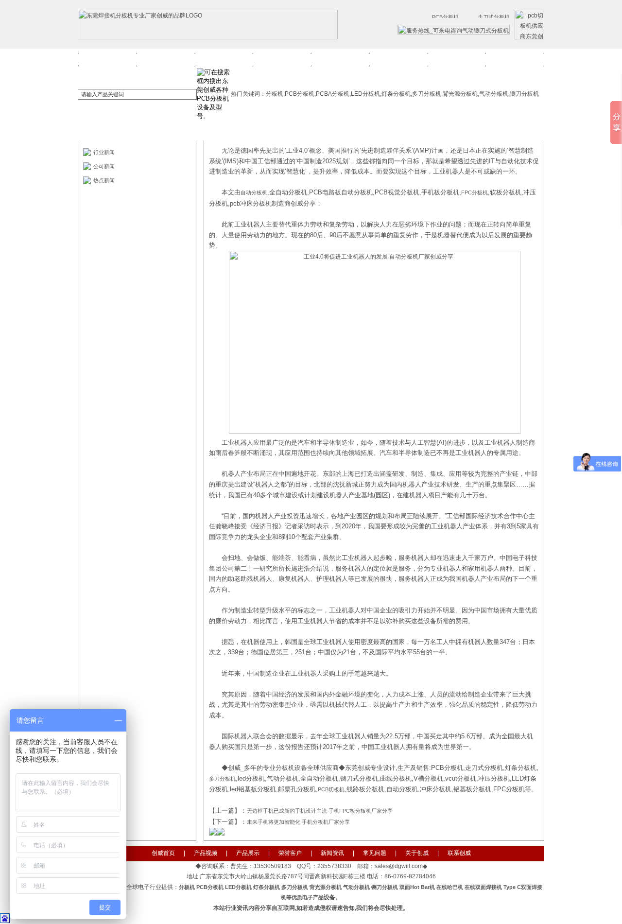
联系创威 (514, 58)
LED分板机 (238, 887)
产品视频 (165, 58)
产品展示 (223, 58)
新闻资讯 (340, 58)
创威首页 (107, 58)
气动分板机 (356, 887)
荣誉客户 (281, 58)
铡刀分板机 (384, 887)
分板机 (187, 887)
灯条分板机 (266, 887)
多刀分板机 (222, 779)
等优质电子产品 (305, 897)
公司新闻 (104, 166)
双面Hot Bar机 (417, 887)
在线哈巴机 (449, 887)
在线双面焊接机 (483, 887)
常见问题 (398, 58)
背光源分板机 (326, 887)
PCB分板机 (210, 887)
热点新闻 (104, 180)
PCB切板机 (331, 789)
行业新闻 (104, 152)
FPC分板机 (474, 192)
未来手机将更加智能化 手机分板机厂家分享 (298, 822)
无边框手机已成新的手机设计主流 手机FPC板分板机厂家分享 (320, 811)
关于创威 (456, 58)
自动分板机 (254, 192)
